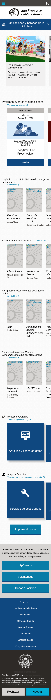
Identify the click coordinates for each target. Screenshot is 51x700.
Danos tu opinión (25, 588)
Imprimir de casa (25, 529)
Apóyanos (25, 565)
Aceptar (38, 691)
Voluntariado (25, 576)
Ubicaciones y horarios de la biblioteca (26, 24)
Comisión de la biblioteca (25, 608)
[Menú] (3, 3)
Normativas (25, 614)
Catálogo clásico (25, 640)
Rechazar (13, 691)
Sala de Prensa (25, 627)
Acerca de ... (26, 602)
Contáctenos (26, 633)
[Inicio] (25, 12)
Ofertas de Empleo (25, 621)
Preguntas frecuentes (25, 646)
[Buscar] (47, 3)
